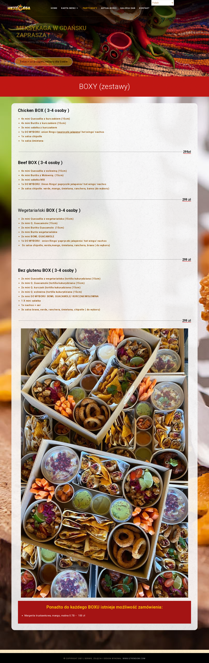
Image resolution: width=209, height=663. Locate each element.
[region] (104, 38)
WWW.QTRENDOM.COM (134, 658)
